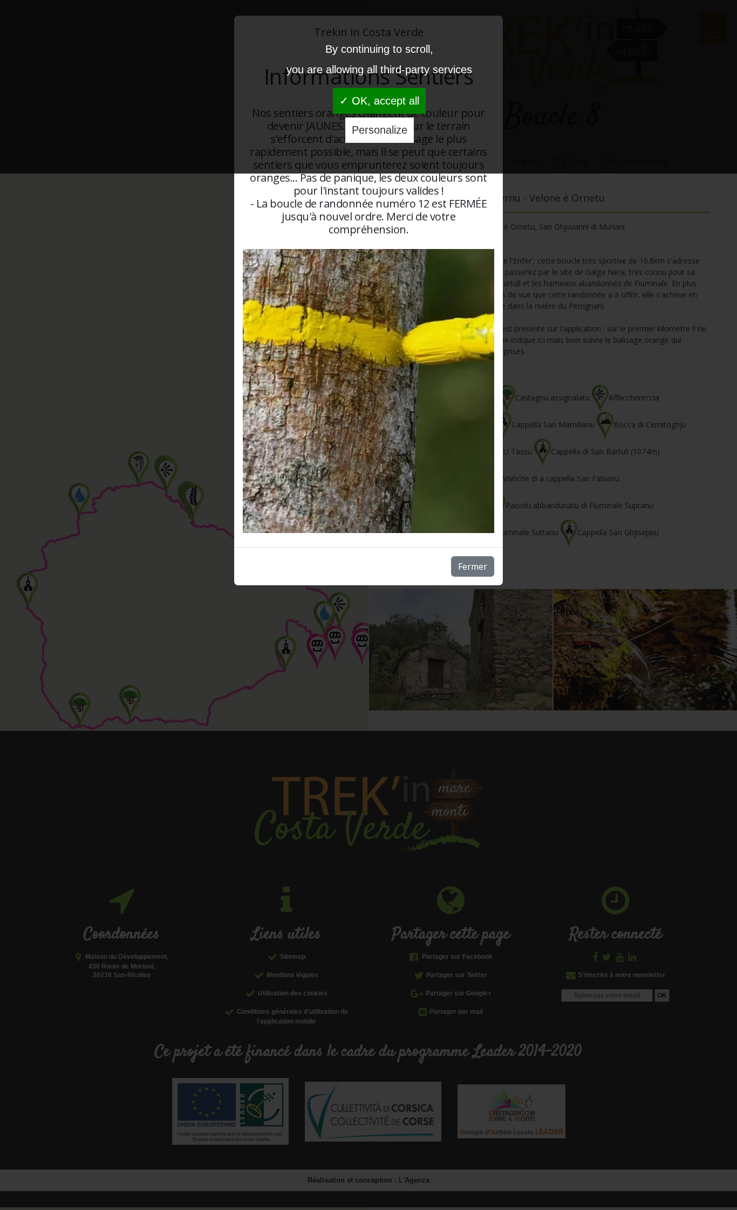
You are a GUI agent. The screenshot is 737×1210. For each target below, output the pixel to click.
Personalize (379, 130)
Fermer (472, 566)
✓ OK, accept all (379, 101)
